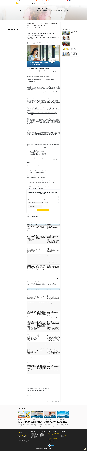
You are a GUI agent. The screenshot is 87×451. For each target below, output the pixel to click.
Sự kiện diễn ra (42, 434)
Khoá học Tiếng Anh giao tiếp (74, 32)
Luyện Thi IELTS (33, 435)
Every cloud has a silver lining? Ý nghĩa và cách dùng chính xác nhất (62, 422)
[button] (45, 224)
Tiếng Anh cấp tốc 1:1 (74, 52)
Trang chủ (28, 3)
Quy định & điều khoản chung (52, 441)
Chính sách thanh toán (51, 442)
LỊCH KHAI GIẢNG (50, 3)
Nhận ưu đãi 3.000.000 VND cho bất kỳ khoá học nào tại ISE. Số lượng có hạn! (15, 35)
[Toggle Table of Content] (23, 29)
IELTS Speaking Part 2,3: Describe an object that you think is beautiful (50, 422)
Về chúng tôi (41, 433)
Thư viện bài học (42, 435)
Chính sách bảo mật (51, 440)
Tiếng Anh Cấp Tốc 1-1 (34, 437)
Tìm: (48, 222)
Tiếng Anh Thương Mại (34, 436)
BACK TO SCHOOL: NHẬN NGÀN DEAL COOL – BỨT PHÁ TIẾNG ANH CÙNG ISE (24, 422)
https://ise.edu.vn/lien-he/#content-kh (34, 398)
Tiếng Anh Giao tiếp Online (74, 42)
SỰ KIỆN (43, 3)
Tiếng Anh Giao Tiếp (33, 433)
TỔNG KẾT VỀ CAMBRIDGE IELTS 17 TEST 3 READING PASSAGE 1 (14, 39)
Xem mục (29, 222)
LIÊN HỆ (60, 3)
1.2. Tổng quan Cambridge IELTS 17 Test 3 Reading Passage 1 (16, 32)
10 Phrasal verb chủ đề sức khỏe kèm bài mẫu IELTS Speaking (36, 422)
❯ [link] (59, 277)
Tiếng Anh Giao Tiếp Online (34, 434)
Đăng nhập (67, 3)
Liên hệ (41, 436)
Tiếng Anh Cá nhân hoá (74, 36)
